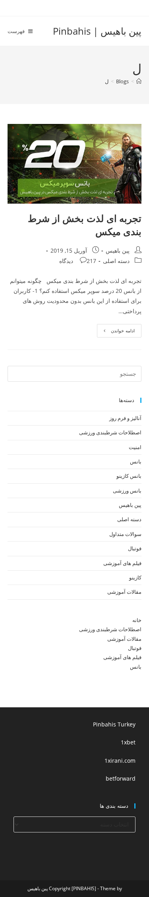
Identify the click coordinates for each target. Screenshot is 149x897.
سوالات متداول (125, 534)
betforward (120, 778)
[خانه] (138, 81)
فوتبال (134, 548)
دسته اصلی (116, 261)
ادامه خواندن (116, 332)
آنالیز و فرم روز (125, 418)
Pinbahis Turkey (114, 724)
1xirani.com (119, 760)
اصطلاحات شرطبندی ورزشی (110, 432)
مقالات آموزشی (124, 591)
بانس (135, 461)
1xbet (128, 742)
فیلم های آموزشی (122, 563)
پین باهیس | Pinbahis (97, 30)
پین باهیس (118, 250)
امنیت (135, 447)
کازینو (135, 577)
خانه (136, 620)
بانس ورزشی (127, 490)
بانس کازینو (128, 475)
